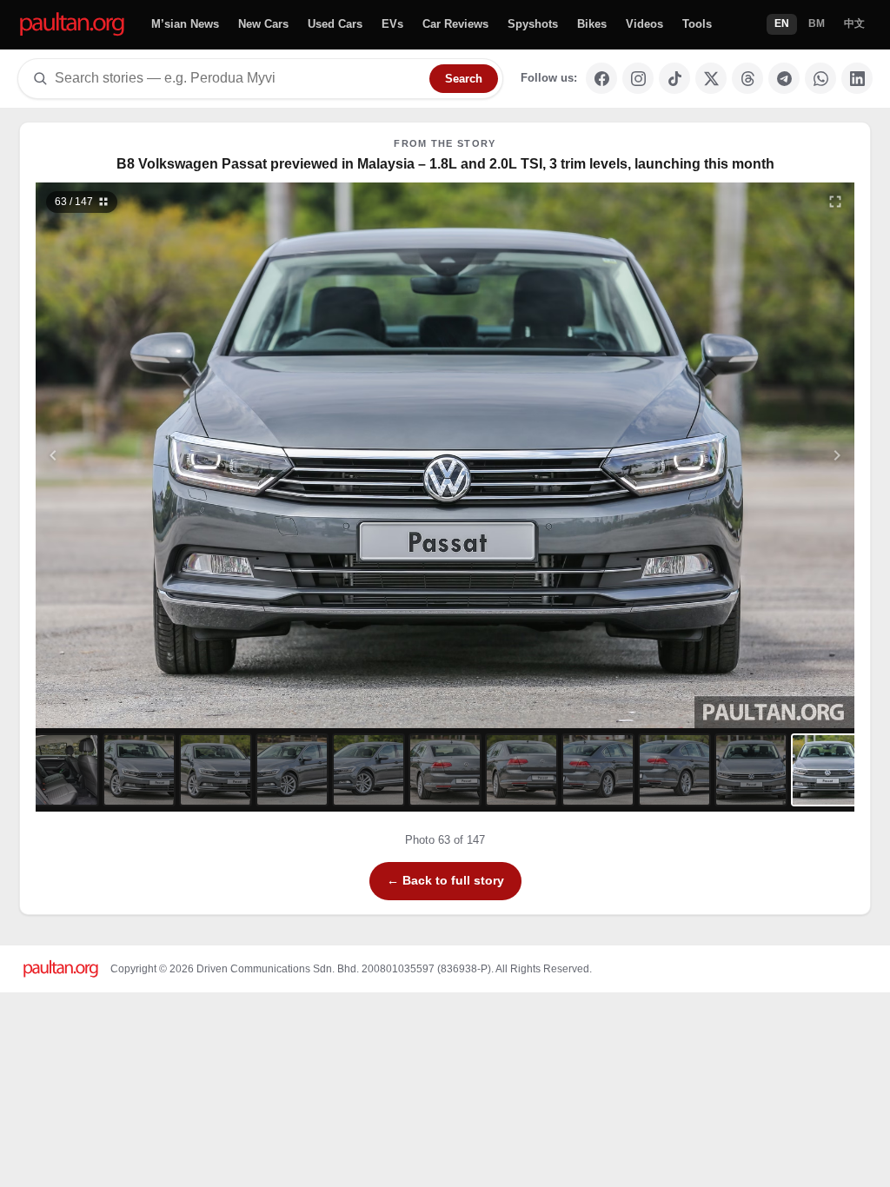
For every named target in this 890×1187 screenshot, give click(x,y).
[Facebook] (601, 78)
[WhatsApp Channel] (820, 78)
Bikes (592, 23)
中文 (854, 23)
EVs (392, 23)
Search (463, 78)
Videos (644, 23)
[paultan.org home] (72, 24)
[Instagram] (638, 78)
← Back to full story (445, 880)
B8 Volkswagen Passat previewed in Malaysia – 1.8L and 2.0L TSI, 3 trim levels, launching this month (445, 163)
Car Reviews (455, 23)
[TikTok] (674, 78)
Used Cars (335, 23)
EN (781, 23)
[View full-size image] (835, 201)
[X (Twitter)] (711, 78)
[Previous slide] (138, 455)
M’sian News (185, 23)
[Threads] (747, 78)
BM (816, 23)
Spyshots (533, 23)
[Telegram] (784, 78)
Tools (697, 23)
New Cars (263, 23)
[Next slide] (752, 455)
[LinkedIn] (857, 78)
